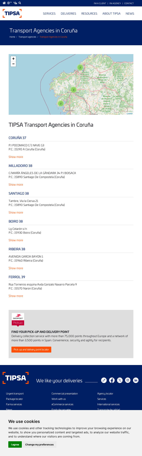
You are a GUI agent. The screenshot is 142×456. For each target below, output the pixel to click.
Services (49, 13)
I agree (15, 444)
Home (12, 36)
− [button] (13, 64)
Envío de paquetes (61, 409)
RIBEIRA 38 (17, 249)
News (130, 13)
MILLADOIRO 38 (20, 165)
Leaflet (129, 113)
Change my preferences (39, 444)
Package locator (14, 399)
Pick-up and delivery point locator (31, 349)
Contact (129, 3)
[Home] (12, 13)
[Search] (20, 3)
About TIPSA (112, 13)
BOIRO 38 (16, 221)
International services (108, 404)
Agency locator (105, 393)
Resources (89, 13)
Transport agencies (27, 36)
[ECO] (15, 3)
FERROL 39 (17, 277)
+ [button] (13, 59)
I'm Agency (115, 3)
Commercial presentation (65, 393)
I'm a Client (100, 3)
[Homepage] (4, 3)
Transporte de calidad (108, 409)
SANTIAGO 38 (19, 193)
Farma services (14, 404)
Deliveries (68, 13)
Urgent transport (15, 393)
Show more (16, 157)
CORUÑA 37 (17, 138)
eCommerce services (62, 404)
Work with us (59, 399)
